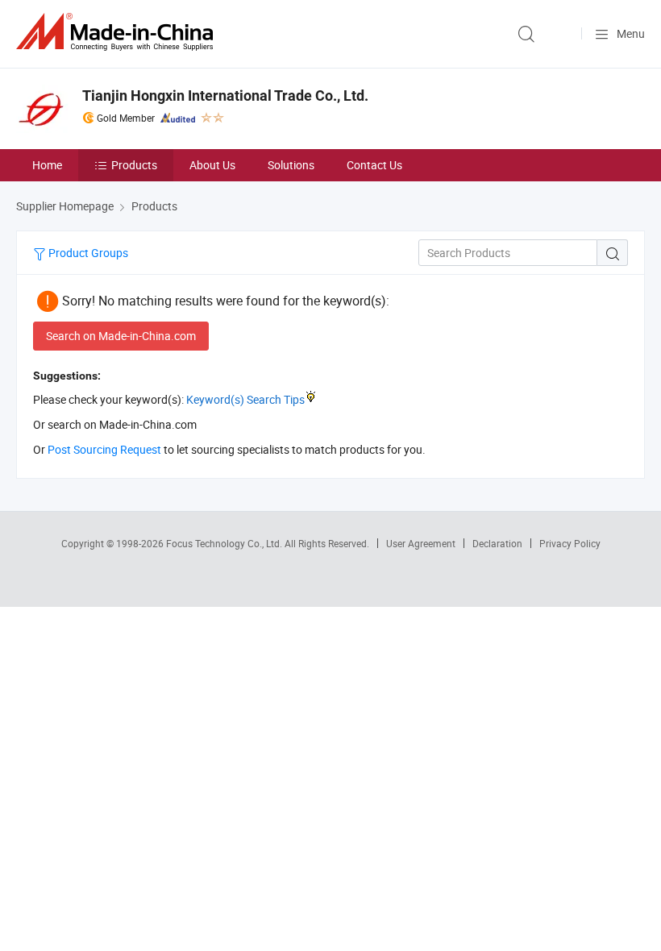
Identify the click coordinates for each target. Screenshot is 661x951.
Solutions (291, 164)
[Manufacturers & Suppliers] (117, 32)
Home (47, 164)
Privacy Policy (570, 543)
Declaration (497, 543)
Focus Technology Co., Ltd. (225, 543)
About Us (212, 164)
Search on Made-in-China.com (121, 335)
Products (134, 164)
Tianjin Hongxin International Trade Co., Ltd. (225, 95)
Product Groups (87, 252)
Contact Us (374, 164)
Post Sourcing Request (104, 449)
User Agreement (420, 543)
